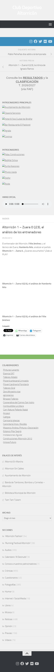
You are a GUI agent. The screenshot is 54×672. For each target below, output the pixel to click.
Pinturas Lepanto (11, 370)
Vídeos (8, 640)
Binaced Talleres (10, 399)
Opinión (8, 626)
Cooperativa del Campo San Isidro (18, 402)
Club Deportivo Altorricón (27, 10)
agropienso (8, 395)
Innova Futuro (9, 442)
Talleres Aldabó (10, 377)
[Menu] (50, 24)
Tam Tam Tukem (13, 500)
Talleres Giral (9, 388)
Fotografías (10, 584)
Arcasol (6, 413)
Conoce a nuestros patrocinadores (21, 564)
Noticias (8, 619)
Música (8, 612)
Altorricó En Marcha (14, 461)
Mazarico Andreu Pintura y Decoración (20, 427)
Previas (8, 633)
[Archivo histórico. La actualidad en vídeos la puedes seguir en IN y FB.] (50, 41)
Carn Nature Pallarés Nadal (15, 409)
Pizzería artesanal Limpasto (16, 380)
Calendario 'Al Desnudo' (16, 557)
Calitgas (6, 417)
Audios (5, 218)
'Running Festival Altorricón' (18, 543)
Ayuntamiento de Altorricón (18, 475)
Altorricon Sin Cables (14, 468)
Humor (8, 591)
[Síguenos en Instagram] (31, 41)
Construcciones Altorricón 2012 (17, 438)
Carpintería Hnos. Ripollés (15, 424)
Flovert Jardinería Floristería (16, 384)
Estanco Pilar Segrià (12, 431)
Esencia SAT (8, 373)
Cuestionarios (11, 577)
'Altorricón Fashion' (14, 536)
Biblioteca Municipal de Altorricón (20, 493)
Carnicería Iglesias (11, 420)
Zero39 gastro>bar (12, 391)
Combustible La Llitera (13, 406)
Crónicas (9, 570)
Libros (8, 605)
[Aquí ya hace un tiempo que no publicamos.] (40, 41)
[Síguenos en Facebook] (35, 41)
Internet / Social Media (15, 598)
